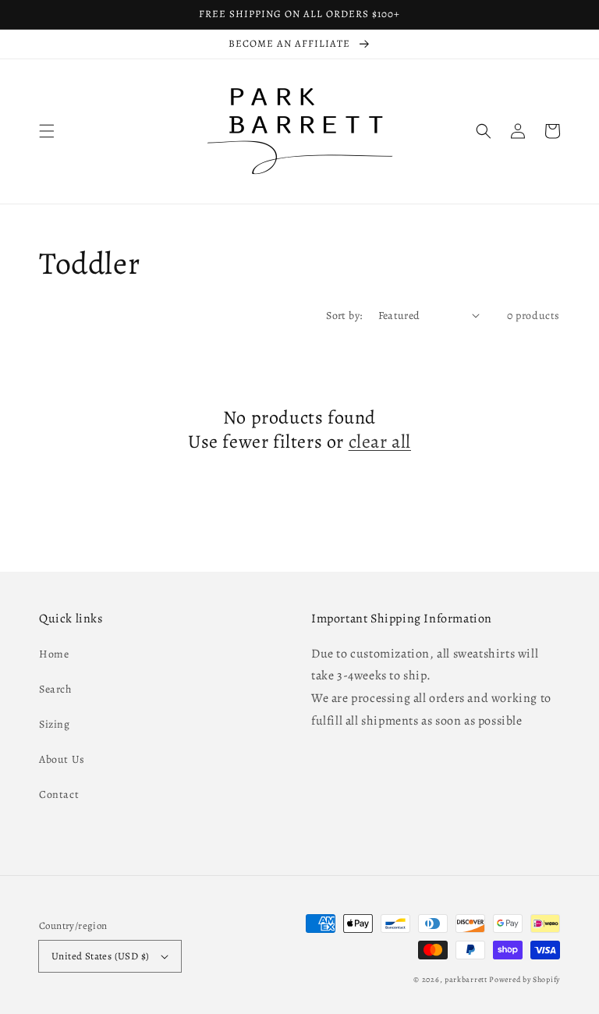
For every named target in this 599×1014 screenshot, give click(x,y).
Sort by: (344, 315)
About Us (62, 759)
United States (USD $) (100, 956)
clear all (380, 442)
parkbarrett (466, 979)
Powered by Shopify (524, 979)
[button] (47, 131)
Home (54, 654)
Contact (59, 794)
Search (55, 689)
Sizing (54, 724)
